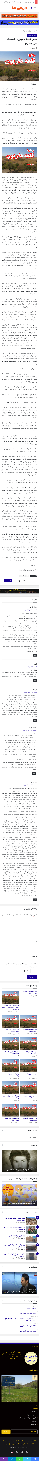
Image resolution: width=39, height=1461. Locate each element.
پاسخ (35, 655)
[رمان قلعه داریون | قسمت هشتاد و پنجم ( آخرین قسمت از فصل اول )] (10, 997)
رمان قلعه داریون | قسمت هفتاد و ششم (30, 1119)
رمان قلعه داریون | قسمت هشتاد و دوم (30, 1053)
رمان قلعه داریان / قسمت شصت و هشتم (30, 992)
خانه (34, 31)
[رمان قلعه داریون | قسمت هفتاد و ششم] (28, 1110)
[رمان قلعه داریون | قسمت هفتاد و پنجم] (10, 1110)
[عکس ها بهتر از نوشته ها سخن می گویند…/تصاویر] (31, 1221)
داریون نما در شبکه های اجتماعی (27, 1418)
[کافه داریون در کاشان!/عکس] (31, 1239)
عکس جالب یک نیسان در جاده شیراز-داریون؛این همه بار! (14, 1255)
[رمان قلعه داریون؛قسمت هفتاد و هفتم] (10, 1087)
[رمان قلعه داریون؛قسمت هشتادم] (28, 1065)
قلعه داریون (22, 576)
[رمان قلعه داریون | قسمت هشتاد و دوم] (28, 1043)
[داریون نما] (20, 7)
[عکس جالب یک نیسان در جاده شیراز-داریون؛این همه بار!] (31, 1256)
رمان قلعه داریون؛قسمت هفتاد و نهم (10, 1075)
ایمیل (35, 949)
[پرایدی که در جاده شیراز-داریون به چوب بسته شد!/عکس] (31, 1248)
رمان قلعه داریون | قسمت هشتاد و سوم (11, 1030)
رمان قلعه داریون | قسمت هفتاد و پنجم (11, 1119)
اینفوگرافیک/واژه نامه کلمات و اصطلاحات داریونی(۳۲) (19, 1203)
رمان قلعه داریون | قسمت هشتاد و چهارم (30, 1030)
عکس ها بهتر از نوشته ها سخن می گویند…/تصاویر (15, 1219)
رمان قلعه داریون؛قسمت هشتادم (30, 1075)
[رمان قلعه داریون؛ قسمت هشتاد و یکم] (10, 1043)
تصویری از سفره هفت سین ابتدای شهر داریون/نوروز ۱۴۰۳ (14, 1228)
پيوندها (34, 1411)
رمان (28, 576)
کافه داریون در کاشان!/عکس (17, 1236)
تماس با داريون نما (31, 1415)
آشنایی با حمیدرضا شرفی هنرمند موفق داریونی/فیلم (20, 1291)
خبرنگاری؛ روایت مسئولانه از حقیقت (24, 2)
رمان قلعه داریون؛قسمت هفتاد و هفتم (10, 1097)
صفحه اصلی (33, 1424)
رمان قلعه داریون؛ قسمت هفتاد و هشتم (30, 1097)
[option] (19, 1161)
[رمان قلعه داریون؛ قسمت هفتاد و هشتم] (28, 1087)
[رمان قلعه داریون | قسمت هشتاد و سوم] (10, 1021)
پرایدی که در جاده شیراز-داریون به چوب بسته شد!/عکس (14, 1246)
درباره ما (34, 1421)
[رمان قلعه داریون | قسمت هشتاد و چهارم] (28, 1021)
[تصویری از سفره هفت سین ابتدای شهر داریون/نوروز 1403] (31, 1230)
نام (36, 941)
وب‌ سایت (34, 956)
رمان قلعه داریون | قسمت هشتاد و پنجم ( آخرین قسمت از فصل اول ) (10, 1007)
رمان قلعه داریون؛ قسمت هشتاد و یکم (12, 1053)
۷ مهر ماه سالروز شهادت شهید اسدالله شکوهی (21, 1170)
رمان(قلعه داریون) (27, 31)
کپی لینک (8, 580)
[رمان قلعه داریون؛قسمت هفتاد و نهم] (10, 1065)
